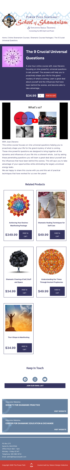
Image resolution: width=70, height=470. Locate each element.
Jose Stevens (12, 142)
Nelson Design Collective (59, 465)
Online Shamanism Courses (18, 38)
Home (4, 38)
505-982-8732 (16, 454)
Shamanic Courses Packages (42, 38)
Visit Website (60, 411)
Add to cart (51, 95)
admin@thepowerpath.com (16, 457)
